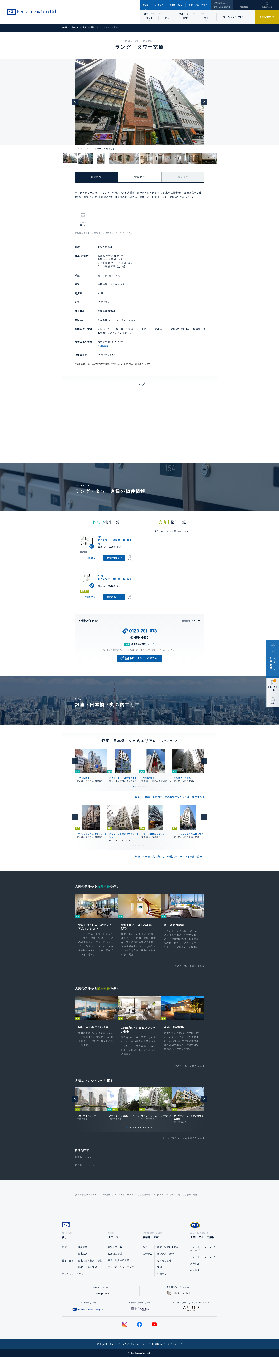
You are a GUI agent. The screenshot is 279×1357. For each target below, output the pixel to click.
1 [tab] (133, 786)
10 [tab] (151, 1127)
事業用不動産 (176, 5)
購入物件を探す (83, 1164)
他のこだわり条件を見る (188, 966)
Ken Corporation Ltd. (31, 12)
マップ (150, 644)
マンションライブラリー (235, 17)
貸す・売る (68, 1260)
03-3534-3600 (139, 637)
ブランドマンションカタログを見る (182, 1138)
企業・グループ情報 (198, 5)
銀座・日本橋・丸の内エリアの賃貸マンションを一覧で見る (168, 797)
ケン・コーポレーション (203, 1257)
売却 (159, 1267)
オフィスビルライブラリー (122, 1267)
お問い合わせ (267, 16)
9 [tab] (148, 1127)
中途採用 (195, 1270)
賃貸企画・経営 (165, 1254)
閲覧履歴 (244, 7)
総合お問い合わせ (107, 1344)
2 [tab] (135, 786)
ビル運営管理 (115, 1253)
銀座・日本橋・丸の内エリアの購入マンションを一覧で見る (168, 856)
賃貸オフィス (115, 1247)
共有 (273, 703)
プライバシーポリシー (134, 1344)
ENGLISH (218, 3)
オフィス (159, 5)
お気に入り (267, 7)
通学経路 (104, 346)
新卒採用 (195, 1263)
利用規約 (157, 1344)
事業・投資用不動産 (118, 1260)
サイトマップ (174, 1344)
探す (146, 13)
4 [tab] (140, 786)
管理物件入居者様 (222, 7)
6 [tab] (145, 786)
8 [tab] (145, 1127)
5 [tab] (143, 786)
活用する (184, 13)
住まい (146, 5)
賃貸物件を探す (83, 1157)
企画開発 (162, 1273)
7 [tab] (143, 1127)
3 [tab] (138, 786)
